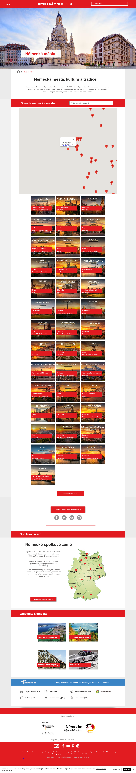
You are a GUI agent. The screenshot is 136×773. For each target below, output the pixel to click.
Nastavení (116, 770)
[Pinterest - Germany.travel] (73, 746)
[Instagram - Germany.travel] (78, 746)
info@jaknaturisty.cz (56, 741)
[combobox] (91, 103)
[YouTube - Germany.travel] (68, 746)
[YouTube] (71, 517)
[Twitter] (64, 517)
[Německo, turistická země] (56, 517)
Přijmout (127, 770)
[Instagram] (79, 517)
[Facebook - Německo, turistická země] (63, 746)
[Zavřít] (133, 769)
